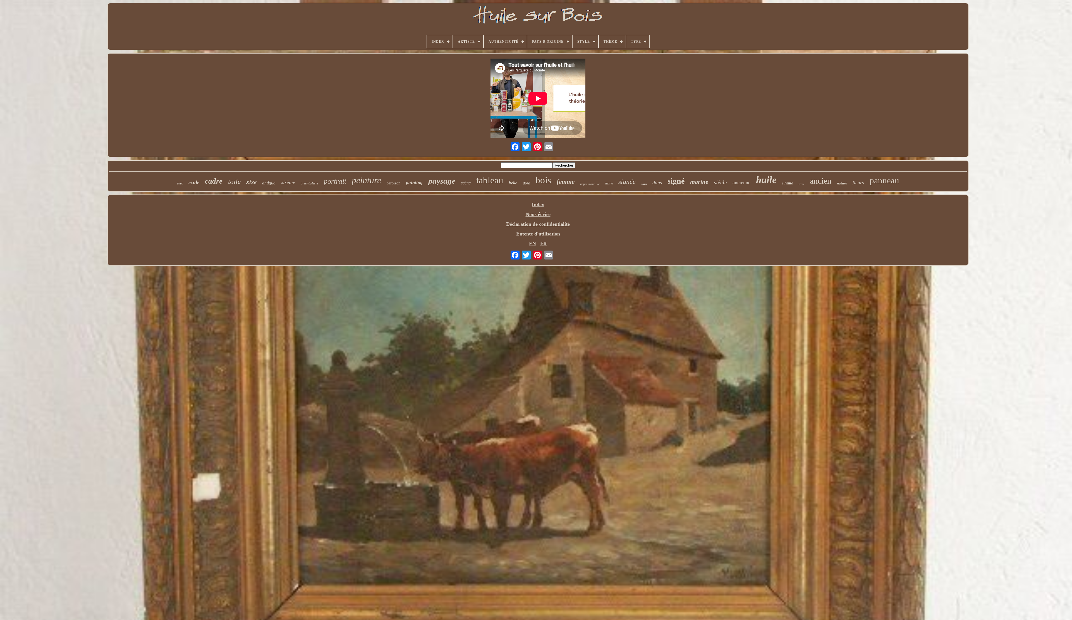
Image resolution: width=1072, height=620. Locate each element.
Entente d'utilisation (538, 234)
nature (842, 183)
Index (538, 204)
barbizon (393, 183)
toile (234, 181)
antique (268, 183)
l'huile (787, 183)
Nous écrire (538, 214)
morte (609, 183)
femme (566, 181)
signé (676, 181)
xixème (288, 182)
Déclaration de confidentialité (538, 224)
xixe (251, 182)
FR (543, 243)
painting (414, 182)
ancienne (741, 182)
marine (699, 181)
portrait (335, 181)
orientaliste (309, 183)
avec (180, 183)
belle (513, 183)
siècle (720, 182)
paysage (441, 180)
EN (532, 243)
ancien (820, 180)
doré (526, 183)
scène (466, 183)
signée (627, 181)
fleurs (858, 182)
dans (657, 182)
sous (644, 184)
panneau (884, 180)
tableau (489, 180)
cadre (213, 181)
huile (766, 179)
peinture (366, 180)
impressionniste (590, 184)
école (801, 184)
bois (543, 180)
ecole (193, 182)
